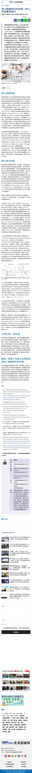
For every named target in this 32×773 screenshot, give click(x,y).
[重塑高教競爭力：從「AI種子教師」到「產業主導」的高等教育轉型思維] (5, 588)
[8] (19, 346)
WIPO (17, 715)
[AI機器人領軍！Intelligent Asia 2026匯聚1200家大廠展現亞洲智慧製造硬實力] (5, 553)
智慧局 (11, 724)
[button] (2, 2)
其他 (3, 540)
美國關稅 (4, 729)
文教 (3, 590)
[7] (7, 329)
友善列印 (6, 519)
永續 (7, 727)
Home (2, 5)
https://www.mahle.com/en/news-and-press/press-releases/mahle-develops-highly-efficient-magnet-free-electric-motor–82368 (16, 447)
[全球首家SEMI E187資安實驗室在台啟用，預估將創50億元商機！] (5, 538)
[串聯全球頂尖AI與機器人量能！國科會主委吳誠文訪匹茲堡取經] (5, 574)
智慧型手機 (5, 724)
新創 (22, 722)
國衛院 (20, 720)
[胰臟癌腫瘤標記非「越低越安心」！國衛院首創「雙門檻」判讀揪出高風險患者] (5, 567)
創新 (27, 718)
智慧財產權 (17, 724)
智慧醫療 (23, 724)
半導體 (4, 720)
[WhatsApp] (18, 20)
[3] (15, 228)
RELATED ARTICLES (8, 533)
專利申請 (14, 722)
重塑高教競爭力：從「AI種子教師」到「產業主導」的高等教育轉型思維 (20, 589)
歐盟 (3, 727)
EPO (14, 713)
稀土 (25, 727)
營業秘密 (11, 727)
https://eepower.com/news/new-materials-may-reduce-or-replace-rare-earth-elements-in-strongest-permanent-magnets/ (16, 397)
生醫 (16, 727)
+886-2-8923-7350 (9, 748)
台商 (8, 720)
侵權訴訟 (22, 718)
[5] (18, 284)
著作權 (13, 729)
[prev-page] (2, 602)
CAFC (10, 713)
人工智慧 (13, 718)
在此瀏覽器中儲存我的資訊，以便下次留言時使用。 (16, 628)
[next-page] (5, 602)
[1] (10, 136)
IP (24, 713)
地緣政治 (25, 720)
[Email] (29, 20)
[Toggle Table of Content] (7, 88)
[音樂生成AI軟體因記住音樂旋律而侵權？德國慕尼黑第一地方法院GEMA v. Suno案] (5, 596)
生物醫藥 (4, 569)
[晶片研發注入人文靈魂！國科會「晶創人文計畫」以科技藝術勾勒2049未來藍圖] (5, 560)
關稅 (9, 731)
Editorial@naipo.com (10, 750)
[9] (16, 354)
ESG (17, 713)
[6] (2, 295)
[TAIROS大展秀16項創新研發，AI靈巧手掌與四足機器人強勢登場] (5, 546)
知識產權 (20, 727)
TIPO (7, 715)
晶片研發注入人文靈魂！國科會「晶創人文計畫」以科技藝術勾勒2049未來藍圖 (20, 560)
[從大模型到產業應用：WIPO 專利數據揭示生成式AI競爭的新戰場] (5, 581)
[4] (22, 250)
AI (3, 713)
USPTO (12, 715)
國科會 (15, 720)
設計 (24, 729)
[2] (8, 218)
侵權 (17, 718)
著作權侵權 (19, 729)
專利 (3, 722)
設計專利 (4, 731)
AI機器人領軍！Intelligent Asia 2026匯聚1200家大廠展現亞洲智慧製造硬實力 (20, 553)
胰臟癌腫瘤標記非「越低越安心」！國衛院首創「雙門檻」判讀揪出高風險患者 (20, 567)
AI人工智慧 (4, 547)
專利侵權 (8, 722)
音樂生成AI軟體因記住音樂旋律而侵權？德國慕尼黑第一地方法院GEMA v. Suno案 (20, 596)
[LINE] (25, 20)
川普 (18, 722)
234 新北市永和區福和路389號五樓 (13, 752)
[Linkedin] (22, 20)
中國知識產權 (6, 718)
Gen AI (21, 713)
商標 (11, 720)
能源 (9, 729)
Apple (6, 713)
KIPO (3, 715)
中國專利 (22, 715)
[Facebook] (15, 20)
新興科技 (7, 5)
